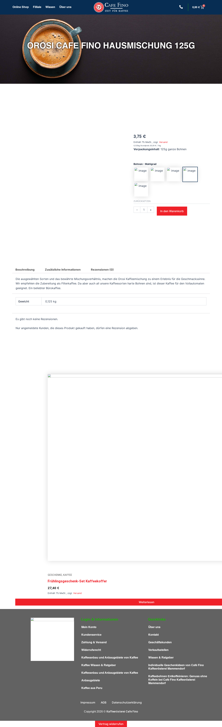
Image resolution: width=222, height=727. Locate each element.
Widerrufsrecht (91, 650)
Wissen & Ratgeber (161, 657)
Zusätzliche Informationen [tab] (63, 269)
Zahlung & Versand (94, 642)
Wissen (50, 7)
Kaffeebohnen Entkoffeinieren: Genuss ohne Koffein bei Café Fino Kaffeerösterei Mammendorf (177, 680)
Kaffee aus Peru (91, 688)
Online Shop (20, 7)
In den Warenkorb (172, 211)
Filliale (37, 7)
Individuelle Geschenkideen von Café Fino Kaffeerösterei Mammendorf (176, 667)
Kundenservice (91, 635)
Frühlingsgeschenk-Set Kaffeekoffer (77, 581)
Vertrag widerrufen (111, 724)
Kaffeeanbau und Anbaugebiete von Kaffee (109, 657)
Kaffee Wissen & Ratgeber (98, 665)
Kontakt (153, 635)
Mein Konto (88, 627)
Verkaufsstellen (158, 650)
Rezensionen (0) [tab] (102, 269)
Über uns (65, 7)
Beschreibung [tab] (25, 269)
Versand (163, 142)
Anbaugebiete (90, 680)
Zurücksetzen (142, 201)
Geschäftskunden (160, 642)
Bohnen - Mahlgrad (145, 163)
